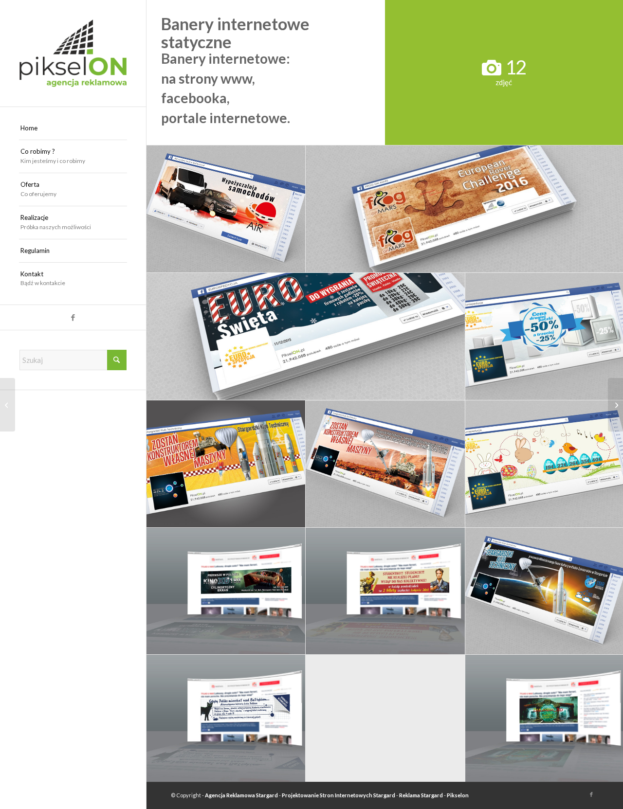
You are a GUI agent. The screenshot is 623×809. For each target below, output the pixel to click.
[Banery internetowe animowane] (615, 404)
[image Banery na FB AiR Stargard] (226, 209)
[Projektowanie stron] (7, 404)
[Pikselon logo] (73, 53)
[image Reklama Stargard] (306, 336)
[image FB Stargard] (385, 464)
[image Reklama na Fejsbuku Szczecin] (226, 464)
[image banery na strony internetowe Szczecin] (385, 591)
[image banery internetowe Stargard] (226, 718)
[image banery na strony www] (226, 591)
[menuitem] (73, 128)
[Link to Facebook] (73, 317)
